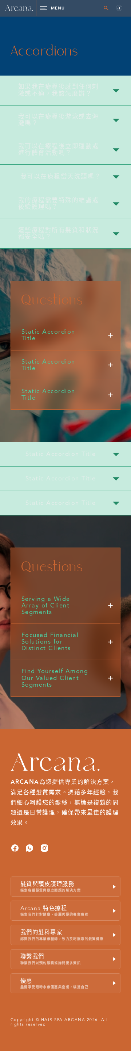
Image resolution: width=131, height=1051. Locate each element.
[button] (119, 8)
